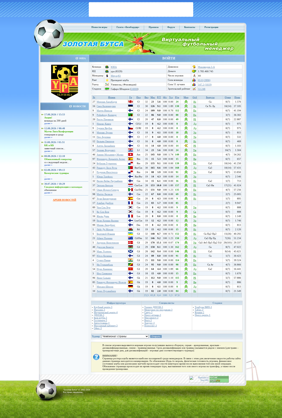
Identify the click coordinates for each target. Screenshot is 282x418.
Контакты (189, 27)
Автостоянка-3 (101, 323)
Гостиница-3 (100, 320)
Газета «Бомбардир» (128, 27)
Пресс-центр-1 (202, 315)
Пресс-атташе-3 (152, 315)
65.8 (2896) (204, 80)
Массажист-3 (151, 317)
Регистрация (211, 27)
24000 (134, 89)
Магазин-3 (99, 309)
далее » (48, 123)
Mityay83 (116, 75)
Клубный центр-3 (103, 307)
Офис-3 (98, 328)
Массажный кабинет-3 (106, 325)
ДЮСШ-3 (99, 315)
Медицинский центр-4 (106, 312)
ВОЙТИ (168, 58)
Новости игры (99, 27)
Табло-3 (199, 309)
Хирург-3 (149, 323)
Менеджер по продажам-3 (158, 309)
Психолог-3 (150, 325)
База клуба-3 (100, 317)
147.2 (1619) (205, 84)
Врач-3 (148, 320)
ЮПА (114, 67)
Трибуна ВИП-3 (203, 307)
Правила (154, 27)
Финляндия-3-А (206, 67)
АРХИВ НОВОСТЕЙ (64, 200)
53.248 (201, 89)
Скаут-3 (148, 312)
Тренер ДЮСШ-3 (153, 307)
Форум (171, 27)
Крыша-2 (199, 312)
